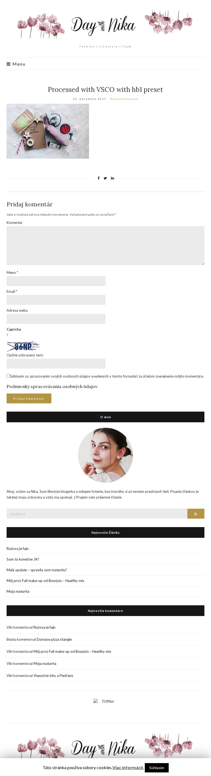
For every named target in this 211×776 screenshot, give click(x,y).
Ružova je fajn (18, 548)
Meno (12, 272)
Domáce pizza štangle (54, 639)
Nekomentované (124, 98)
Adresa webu (17, 310)
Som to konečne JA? (23, 559)
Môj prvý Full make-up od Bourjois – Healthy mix (45, 580)
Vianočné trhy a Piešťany (53, 675)
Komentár (15, 222)
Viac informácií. (128, 767)
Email (12, 291)
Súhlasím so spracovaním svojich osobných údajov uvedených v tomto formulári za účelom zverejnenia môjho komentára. (107, 376)
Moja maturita (18, 591)
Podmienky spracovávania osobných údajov (52, 386)
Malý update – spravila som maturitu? (37, 570)
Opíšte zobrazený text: (25, 355)
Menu (18, 64)
